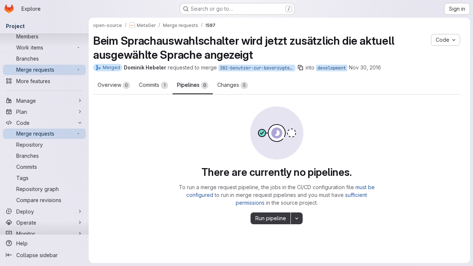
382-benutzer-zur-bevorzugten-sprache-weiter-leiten (257, 68)
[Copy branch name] (300, 67)
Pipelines (191, 85)
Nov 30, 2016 (365, 67)
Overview (113, 85)
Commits (152, 85)
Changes (231, 85)
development (331, 68)
